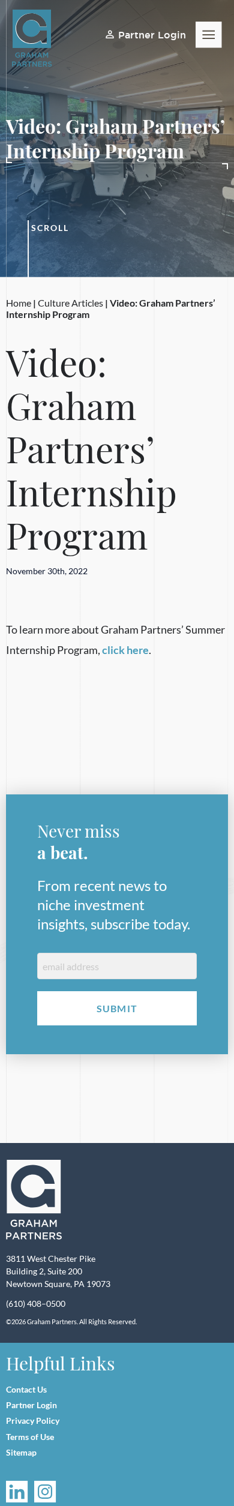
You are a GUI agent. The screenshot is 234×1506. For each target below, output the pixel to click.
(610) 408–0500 (35, 1303)
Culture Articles (70, 302)
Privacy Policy (32, 1420)
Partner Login (152, 34)
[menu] (209, 35)
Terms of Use (30, 1437)
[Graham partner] (38, 38)
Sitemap (21, 1452)
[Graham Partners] (34, 1200)
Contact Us (26, 1389)
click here (125, 649)
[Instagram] (45, 1492)
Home (18, 302)
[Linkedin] (17, 1492)
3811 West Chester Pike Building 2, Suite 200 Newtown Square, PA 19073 (58, 1271)
